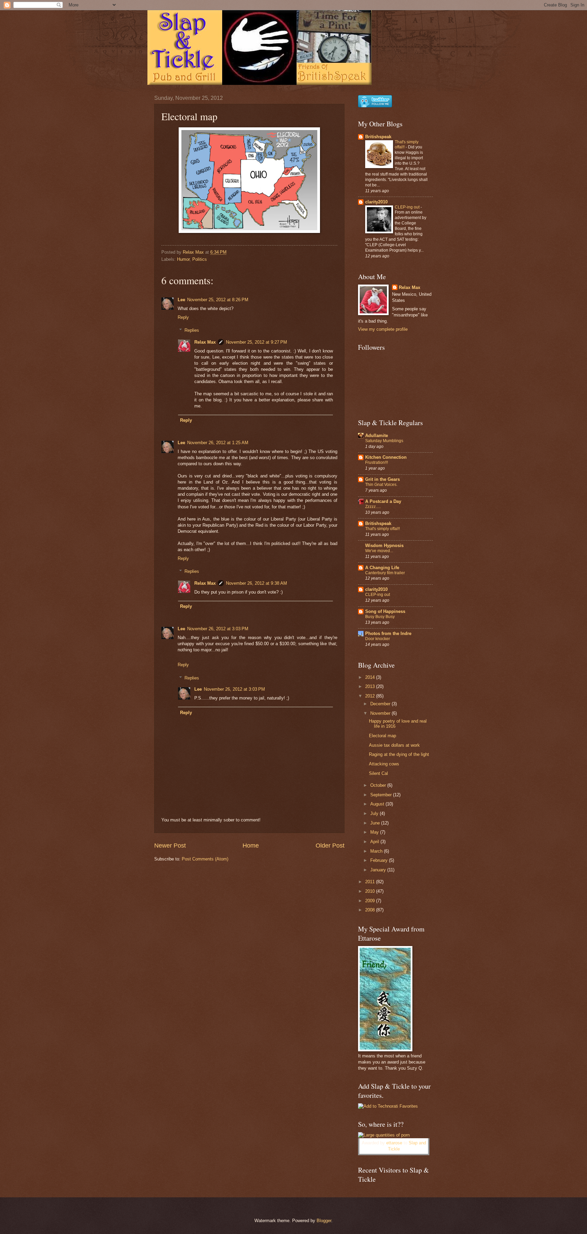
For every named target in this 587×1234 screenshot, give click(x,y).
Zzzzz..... (373, 506)
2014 (370, 677)
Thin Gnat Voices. (381, 484)
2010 (370, 891)
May (375, 832)
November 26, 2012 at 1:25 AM (217, 442)
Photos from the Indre (388, 633)
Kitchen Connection (386, 457)
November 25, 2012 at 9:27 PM (256, 342)
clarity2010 (376, 201)
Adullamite (376, 435)
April (375, 841)
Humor (183, 259)
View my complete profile (383, 329)
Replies (191, 330)
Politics (199, 259)
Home (251, 845)
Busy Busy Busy (380, 616)
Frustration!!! (376, 462)
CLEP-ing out (408, 207)
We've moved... (379, 550)
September (381, 794)
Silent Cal (378, 773)
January (378, 869)
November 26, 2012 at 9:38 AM (256, 583)
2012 (370, 695)
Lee (181, 299)
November (381, 713)
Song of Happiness (385, 611)
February (379, 860)
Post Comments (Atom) (205, 858)
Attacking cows (384, 763)
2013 (370, 686)
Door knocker (377, 638)
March (377, 851)
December (381, 703)
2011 (370, 881)
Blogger (324, 1220)
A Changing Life (382, 567)
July (375, 813)
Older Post (330, 845)
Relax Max (205, 342)
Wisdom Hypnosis (384, 545)
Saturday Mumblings (384, 440)
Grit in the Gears (382, 479)
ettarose (394, 1142)
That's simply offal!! (382, 528)
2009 (370, 900)
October (378, 785)
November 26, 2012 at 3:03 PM (217, 628)
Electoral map (382, 735)
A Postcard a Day (383, 501)
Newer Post (170, 845)
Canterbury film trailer (385, 572)
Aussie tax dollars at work (394, 745)
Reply (183, 317)
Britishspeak (378, 136)
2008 (370, 909)
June (375, 822)
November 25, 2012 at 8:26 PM (217, 299)
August (378, 803)
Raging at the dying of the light (399, 754)
